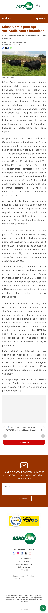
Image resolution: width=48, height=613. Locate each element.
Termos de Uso (18, 576)
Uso (38, 600)
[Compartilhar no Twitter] (6, 48)
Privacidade (31, 576)
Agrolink (6, 42)
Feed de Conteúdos (24, 564)
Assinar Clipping (24, 570)
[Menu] (11, 6)
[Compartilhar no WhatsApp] (11, 48)
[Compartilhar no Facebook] (3, 48)
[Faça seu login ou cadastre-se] (38, 6)
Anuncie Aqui (24, 561)
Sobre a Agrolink (24, 559)
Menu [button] (42, 18)
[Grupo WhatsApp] (43, 608)
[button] (5, 436)
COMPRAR (24, 442)
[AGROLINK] (25, 6)
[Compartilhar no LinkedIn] (8, 48)
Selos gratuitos (24, 567)
